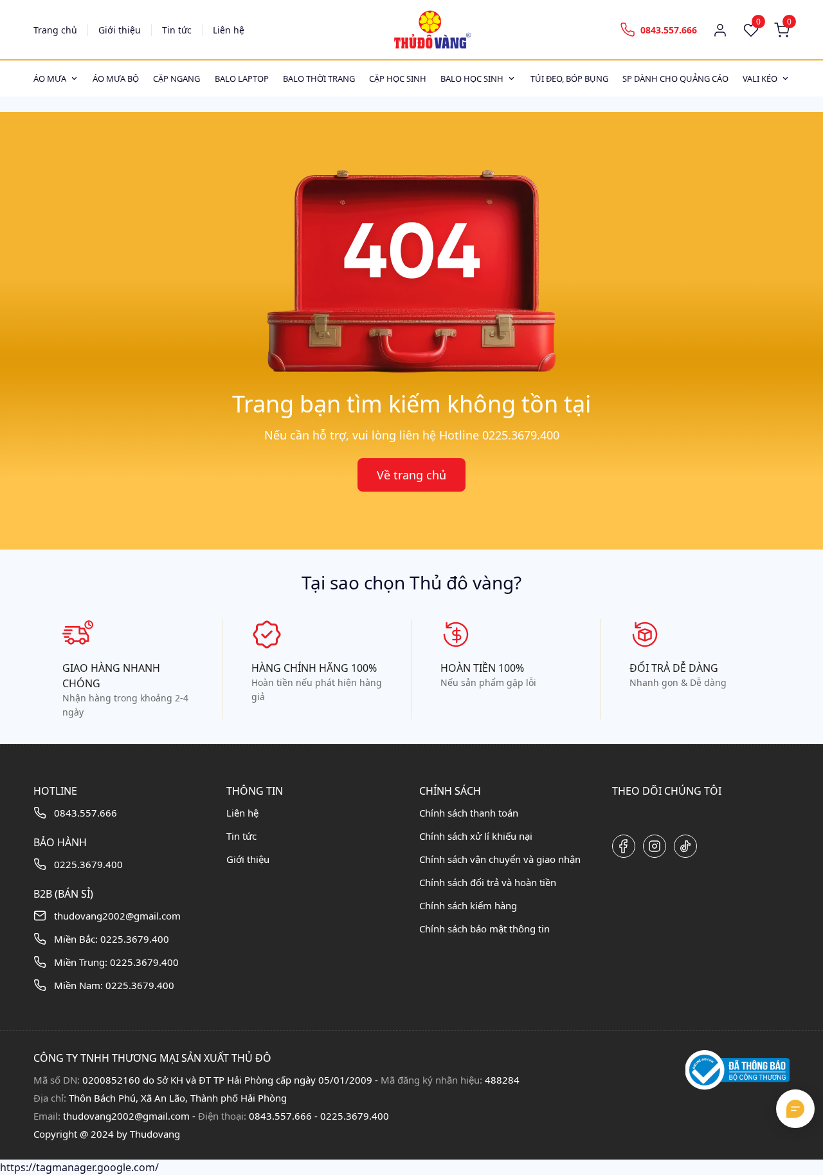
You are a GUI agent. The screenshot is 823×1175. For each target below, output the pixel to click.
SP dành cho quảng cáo (675, 78)
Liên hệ (228, 30)
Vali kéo (760, 78)
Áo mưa (49, 78)
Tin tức (177, 30)
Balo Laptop (242, 78)
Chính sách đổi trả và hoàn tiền (487, 882)
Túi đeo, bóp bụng (569, 78)
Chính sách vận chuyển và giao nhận (500, 859)
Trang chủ (55, 30)
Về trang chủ (411, 475)
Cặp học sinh (397, 78)
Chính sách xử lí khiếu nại (475, 835)
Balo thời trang (319, 78)
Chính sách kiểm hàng (468, 905)
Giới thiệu (119, 30)
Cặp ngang (176, 78)
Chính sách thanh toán (468, 812)
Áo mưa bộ (116, 78)
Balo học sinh (471, 78)
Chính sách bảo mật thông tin (484, 928)
